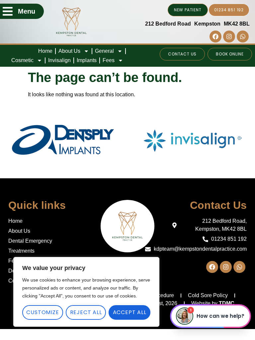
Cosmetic (22, 60)
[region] (86, 292)
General (104, 51)
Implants (87, 60)
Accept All (129, 312)
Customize (42, 312)
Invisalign (59, 60)
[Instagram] (229, 36)
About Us (69, 51)
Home (45, 51)
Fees (109, 60)
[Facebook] (215, 36)
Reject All (86, 312)
